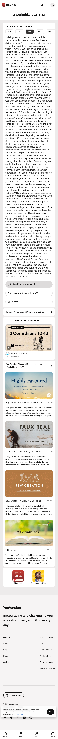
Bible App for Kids (38, 583)
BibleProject (15, 356)
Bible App (18, 583)
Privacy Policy (18, 714)
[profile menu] (51, 5)
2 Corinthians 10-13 (21, 353)
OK (50, 712)
